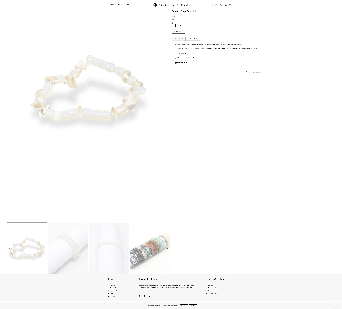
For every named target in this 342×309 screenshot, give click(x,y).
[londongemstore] (171, 4)
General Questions (115, 288)
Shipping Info (192, 38)
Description (178, 38)
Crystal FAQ (113, 291)
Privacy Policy (212, 293)
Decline (192, 305)
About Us (113, 285)
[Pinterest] (144, 296)
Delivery (210, 285)
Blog (111, 293)
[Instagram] (149, 296)
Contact (112, 296)
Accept (183, 305)
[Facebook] (139, 296)
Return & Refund (213, 288)
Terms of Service (213, 291)
